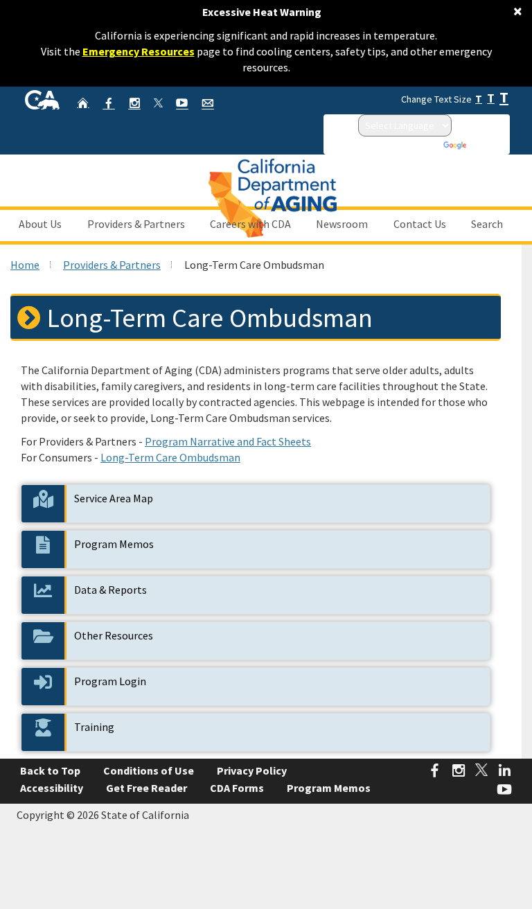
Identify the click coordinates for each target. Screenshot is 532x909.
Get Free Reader (146, 788)
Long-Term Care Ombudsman (170, 457)
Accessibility (51, 788)
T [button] (478, 98)
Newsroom (342, 224)
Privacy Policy (252, 770)
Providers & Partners (136, 224)
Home (24, 265)
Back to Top (50, 770)
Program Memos (329, 788)
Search (487, 224)
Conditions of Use (148, 770)
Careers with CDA (250, 224)
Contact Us (419, 224)
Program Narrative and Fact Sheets (228, 441)
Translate (487, 145)
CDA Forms (237, 788)
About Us (40, 224)
